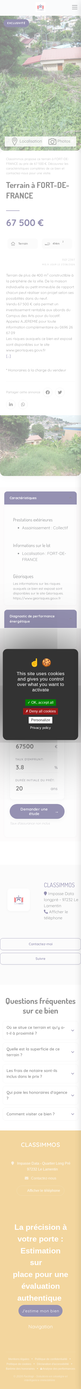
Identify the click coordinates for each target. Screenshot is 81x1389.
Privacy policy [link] (40, 728)
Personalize (40, 720)
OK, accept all (42, 702)
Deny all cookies (42, 711)
